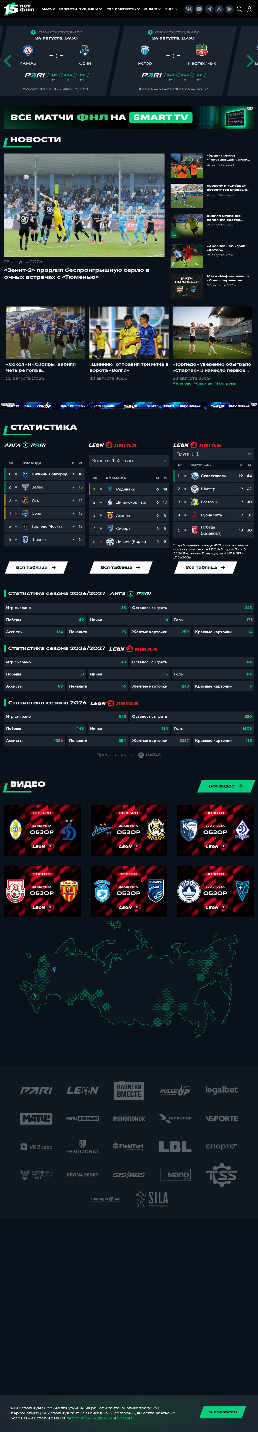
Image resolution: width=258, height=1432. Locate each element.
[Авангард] (42, 987)
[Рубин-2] (75, 978)
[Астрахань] (50, 997)
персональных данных (89, 1418)
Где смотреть (121, 9)
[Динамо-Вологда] (67, 961)
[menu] (142, 9)
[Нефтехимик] (79, 978)
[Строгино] (47, 973)
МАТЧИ (48, 9)
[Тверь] (52, 965)
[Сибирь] (115, 1003)
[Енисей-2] (128, 1003)
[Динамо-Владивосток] (200, 1033)
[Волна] (72, 972)
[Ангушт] (35, 1006)
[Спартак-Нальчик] (41, 1004)
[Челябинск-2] (89, 995)
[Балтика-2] (31, 958)
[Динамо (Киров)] (78, 965)
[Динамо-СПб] (58, 956)
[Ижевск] (85, 972)
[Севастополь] (24, 991)
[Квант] (49, 981)
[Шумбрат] (64, 980)
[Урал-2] (91, 988)
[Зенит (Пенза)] (61, 987)
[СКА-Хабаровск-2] (199, 1017)
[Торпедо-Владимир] (61, 971)
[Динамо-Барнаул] (113, 1011)
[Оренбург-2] (68, 1001)
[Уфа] (85, 984)
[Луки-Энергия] (47, 962)
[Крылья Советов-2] (67, 993)
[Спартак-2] (52, 973)
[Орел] (43, 978)
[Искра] (41, 972)
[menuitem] (124, 9)
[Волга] (70, 984)
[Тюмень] (96, 993)
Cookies (125, 1418)
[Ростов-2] (38, 992)
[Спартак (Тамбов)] (56, 987)
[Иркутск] (125, 1014)
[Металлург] (49, 988)
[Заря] (37, 988)
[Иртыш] (102, 1002)
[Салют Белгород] (40, 982)
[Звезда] (51, 957)
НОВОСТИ (67, 9)
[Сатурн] (55, 978)
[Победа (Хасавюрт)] (38, 1011)
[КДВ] (113, 999)
